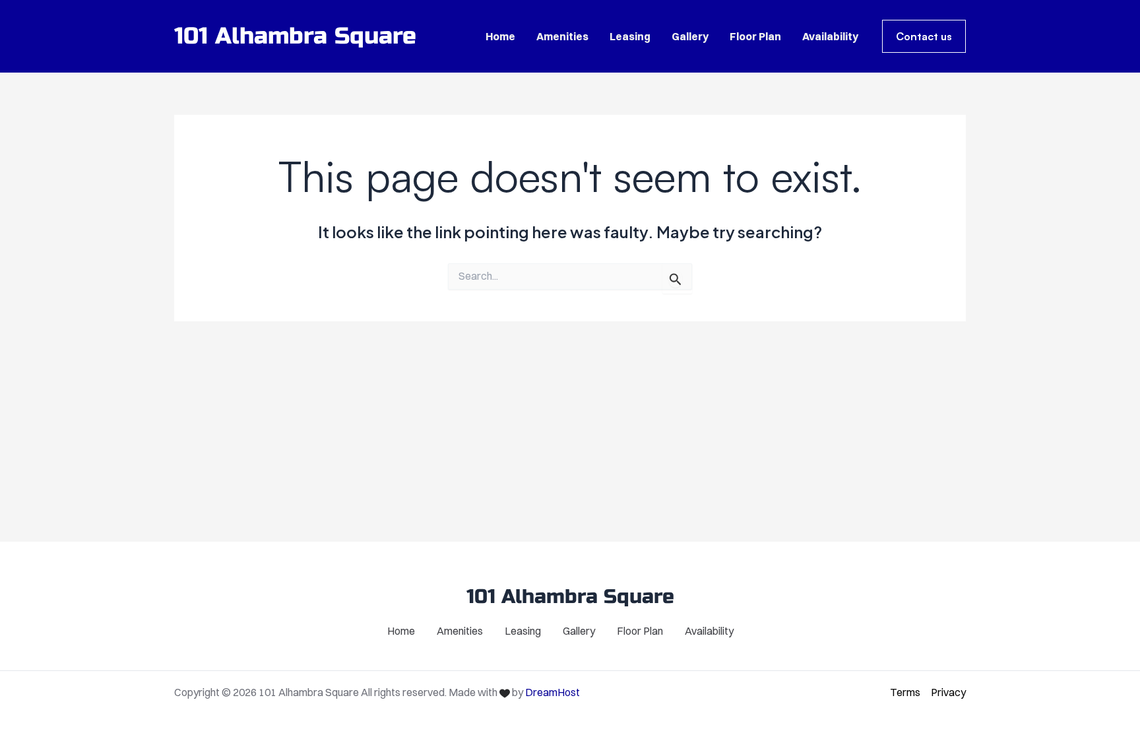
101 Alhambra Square (295, 36)
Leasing (630, 36)
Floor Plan (755, 36)
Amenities (562, 36)
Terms (905, 692)
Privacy (948, 692)
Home (500, 36)
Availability (830, 36)
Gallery (690, 36)
